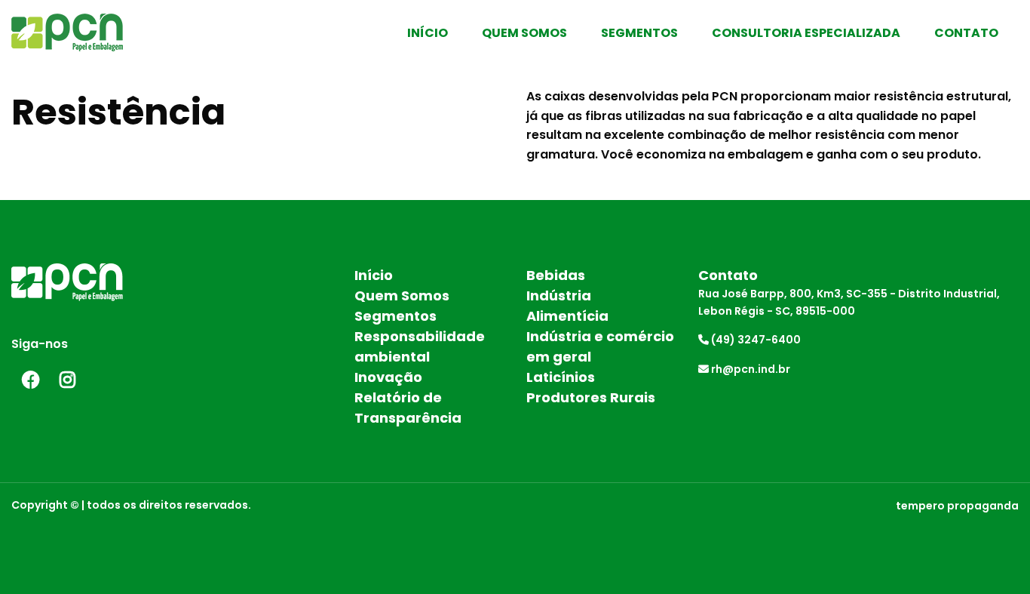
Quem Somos (524, 33)
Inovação (388, 377)
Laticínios (560, 377)
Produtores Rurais (590, 397)
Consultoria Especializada (806, 33)
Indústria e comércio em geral (600, 346)
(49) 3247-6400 (755, 339)
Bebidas (555, 275)
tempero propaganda (957, 505)
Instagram (68, 380)
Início (427, 33)
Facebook (30, 380)
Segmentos (639, 33)
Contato (966, 33)
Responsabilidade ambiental (419, 346)
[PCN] (86, 31)
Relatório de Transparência (407, 407)
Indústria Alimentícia (567, 305)
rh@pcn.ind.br (749, 369)
